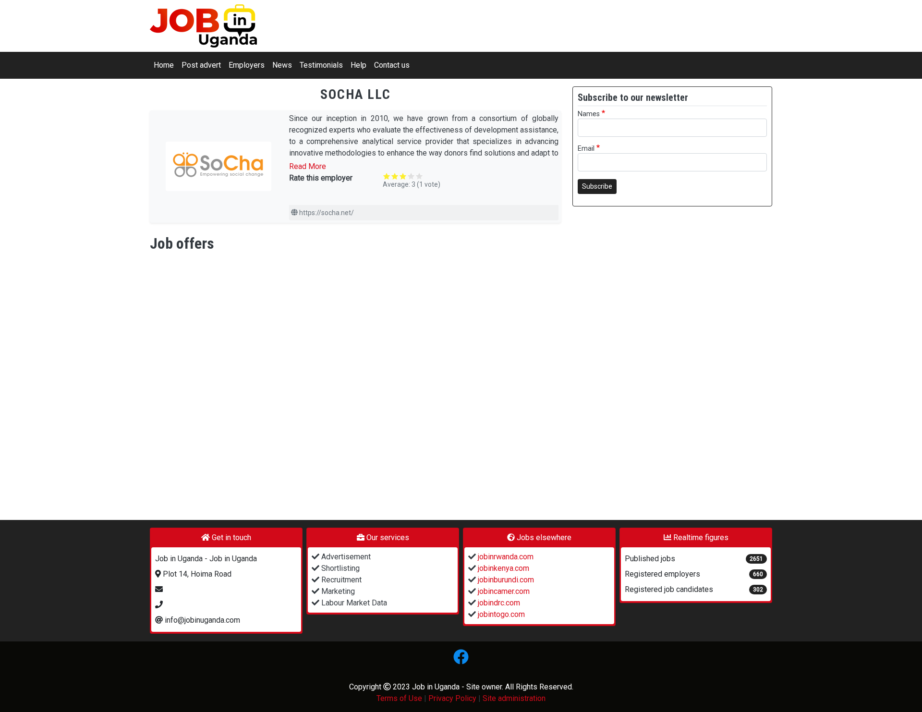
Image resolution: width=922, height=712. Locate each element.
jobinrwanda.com (505, 556)
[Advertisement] (619, 358)
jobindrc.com (498, 602)
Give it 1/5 (387, 176)
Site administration (514, 698)
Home (164, 65)
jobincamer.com (503, 591)
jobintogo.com (500, 614)
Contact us (392, 65)
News (282, 65)
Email (586, 149)
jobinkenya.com (502, 568)
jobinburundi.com (505, 579)
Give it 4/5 (411, 176)
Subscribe (597, 186)
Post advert (201, 65)
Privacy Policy (452, 698)
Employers (247, 65)
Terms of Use (399, 698)
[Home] (203, 26)
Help (358, 65)
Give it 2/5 (395, 176)
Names (589, 114)
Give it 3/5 (403, 176)
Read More (307, 166)
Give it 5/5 (419, 176)
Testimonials (321, 65)
